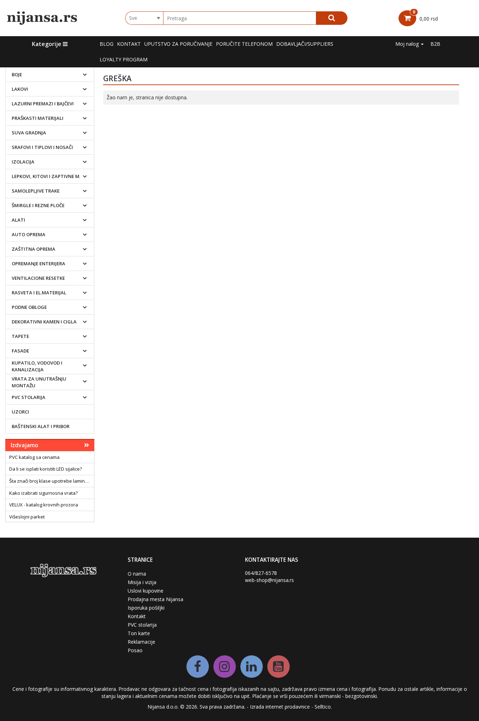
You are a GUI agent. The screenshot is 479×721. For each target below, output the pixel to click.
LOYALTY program (123, 59)
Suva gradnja (29, 132)
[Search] (331, 18)
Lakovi (20, 89)
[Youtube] (278, 666)
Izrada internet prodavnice (280, 706)
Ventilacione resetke (38, 278)
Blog (106, 43)
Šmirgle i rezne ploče (38, 205)
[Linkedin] (251, 666)
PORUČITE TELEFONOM (244, 43)
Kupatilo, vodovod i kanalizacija (37, 366)
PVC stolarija (28, 397)
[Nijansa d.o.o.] (42, 18)
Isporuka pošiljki (146, 607)
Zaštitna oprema (33, 249)
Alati (18, 220)
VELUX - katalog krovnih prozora (43, 504)
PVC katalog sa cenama (34, 457)
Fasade (20, 351)
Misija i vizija (142, 582)
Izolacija (23, 162)
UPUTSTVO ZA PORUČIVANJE (178, 43)
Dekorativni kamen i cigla (44, 321)
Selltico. (323, 706)
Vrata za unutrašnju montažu (39, 382)
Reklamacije (141, 641)
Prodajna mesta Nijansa (155, 599)
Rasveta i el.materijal (39, 292)
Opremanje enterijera (38, 263)
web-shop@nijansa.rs (269, 580)
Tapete (20, 336)
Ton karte (139, 633)
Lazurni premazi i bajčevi (43, 103)
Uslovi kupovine (145, 590)
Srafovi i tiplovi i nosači (42, 147)
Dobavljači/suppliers (304, 43)
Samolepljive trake (36, 191)
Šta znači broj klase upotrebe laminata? (51, 481)
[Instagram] (224, 666)
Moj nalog (407, 43)
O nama (137, 573)
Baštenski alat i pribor (40, 426)
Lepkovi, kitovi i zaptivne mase (50, 176)
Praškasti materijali (37, 118)
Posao (135, 650)
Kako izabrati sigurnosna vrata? (43, 493)
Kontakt (129, 43)
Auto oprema (28, 234)
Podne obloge (29, 307)
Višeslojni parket (27, 517)
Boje (17, 74)
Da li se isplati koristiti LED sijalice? (45, 469)
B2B (435, 43)
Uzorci (20, 412)
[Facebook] (197, 666)
